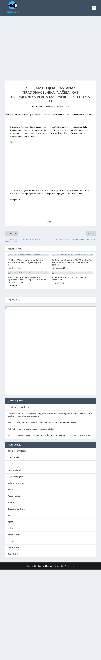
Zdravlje (11, 541)
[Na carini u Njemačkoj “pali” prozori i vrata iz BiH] (72, 273)
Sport (10, 515)
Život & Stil (13, 554)
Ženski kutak (13, 547)
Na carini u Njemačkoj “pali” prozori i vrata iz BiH (70, 278)
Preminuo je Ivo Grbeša (18, 407)
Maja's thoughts (15, 476)
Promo (11, 502)
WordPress (69, 566)
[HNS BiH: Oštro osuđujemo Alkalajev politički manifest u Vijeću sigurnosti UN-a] (28, 255)
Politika (60, 106)
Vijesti (66, 106)
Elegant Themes (45, 566)
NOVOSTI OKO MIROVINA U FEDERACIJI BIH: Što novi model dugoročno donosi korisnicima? (49, 435)
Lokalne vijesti (50, 106)
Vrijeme (11, 528)
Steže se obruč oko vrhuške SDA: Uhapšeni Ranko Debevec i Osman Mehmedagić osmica (72, 262)
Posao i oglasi (14, 496)
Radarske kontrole (16, 509)
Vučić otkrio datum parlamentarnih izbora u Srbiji (31, 429)
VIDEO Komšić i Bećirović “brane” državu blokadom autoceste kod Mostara (42, 422)
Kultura (11, 463)
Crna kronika (13, 457)
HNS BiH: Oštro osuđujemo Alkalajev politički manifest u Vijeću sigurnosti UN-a (28, 262)
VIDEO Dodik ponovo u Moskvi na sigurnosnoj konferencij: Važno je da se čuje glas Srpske (27, 279)
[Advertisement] (50, 588)
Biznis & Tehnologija (17, 451)
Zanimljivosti (14, 534)
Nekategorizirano (16, 483)
